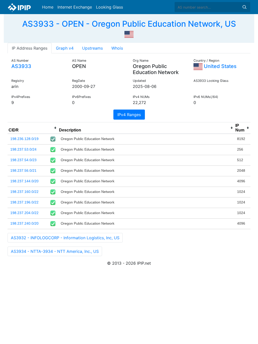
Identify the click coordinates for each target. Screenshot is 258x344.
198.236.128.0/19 (24, 139)
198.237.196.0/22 (24, 202)
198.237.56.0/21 (23, 170)
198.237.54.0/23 (23, 160)
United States (220, 66)
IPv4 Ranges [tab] (129, 114)
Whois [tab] (117, 48)
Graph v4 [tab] (65, 48)
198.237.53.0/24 (23, 149)
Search (244, 7)
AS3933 (21, 66)
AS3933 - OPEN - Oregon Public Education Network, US (129, 24)
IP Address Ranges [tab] (29, 48)
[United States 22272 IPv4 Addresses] (129, 33)
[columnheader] (33, 128)
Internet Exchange (74, 7)
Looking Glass (109, 7)
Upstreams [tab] (92, 48)
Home (47, 7)
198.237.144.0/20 (24, 181)
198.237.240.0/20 (24, 223)
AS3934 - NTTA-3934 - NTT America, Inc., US (55, 251)
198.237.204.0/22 (24, 213)
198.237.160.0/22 (24, 192)
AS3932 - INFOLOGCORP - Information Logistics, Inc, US (65, 237)
